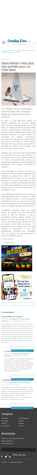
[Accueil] (18, 42)
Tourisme (17, 50)
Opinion (21, 421)
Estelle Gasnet (7, 239)
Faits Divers (5, 426)
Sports (20, 426)
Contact (4, 462)
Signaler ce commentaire (21, 350)
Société (4, 423)
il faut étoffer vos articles (12, 316)
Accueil (4, 50)
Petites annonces (7, 443)
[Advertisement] (18, 18)
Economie (10, 50)
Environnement (23, 418)
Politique (4, 421)
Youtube (10, 457)
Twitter (6, 457)
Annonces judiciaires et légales (12, 438)
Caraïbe (21, 423)
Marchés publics (7, 441)
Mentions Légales (16, 462)
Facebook (1, 457)
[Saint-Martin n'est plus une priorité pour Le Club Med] (18, 89)
